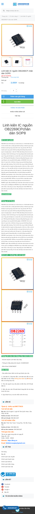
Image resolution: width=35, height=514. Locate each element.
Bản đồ (3, 454)
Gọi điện (17, 102)
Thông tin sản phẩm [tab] (17, 107)
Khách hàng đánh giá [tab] (17, 111)
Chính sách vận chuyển (8, 456)
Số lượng (4, 90)
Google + (7, 489)
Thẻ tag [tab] (17, 116)
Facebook (7, 484)
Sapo (21, 512)
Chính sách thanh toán (7, 459)
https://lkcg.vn (12, 440)
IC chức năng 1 (14, 16)
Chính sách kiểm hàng (7, 464)
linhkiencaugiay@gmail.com (15, 443)
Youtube (6, 487)
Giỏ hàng (4, 451)
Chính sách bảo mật (7, 466)
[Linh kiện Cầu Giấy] (19, 4)
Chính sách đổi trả (6, 461)
